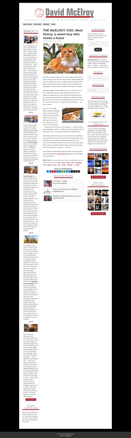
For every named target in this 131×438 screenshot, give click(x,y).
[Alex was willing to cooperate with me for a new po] (105, 163)
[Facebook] (49, 171)
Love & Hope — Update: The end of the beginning (60, 182)
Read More (31, 399)
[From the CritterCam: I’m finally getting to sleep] (98, 207)
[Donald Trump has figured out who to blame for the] (98, 170)
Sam (44, 165)
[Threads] (73, 171)
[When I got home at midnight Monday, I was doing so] (98, 156)
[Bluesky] (68, 171)
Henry (54, 165)
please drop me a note (64, 154)
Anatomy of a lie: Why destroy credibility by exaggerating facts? (65, 190)
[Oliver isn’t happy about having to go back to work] (91, 193)
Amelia (63, 165)
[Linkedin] (58, 171)
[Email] (63, 171)
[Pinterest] (54, 171)
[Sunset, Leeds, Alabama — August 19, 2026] (91, 156)
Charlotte (69, 165)
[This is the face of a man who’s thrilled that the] (91, 170)
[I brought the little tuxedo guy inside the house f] (91, 200)
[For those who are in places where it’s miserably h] (98, 163)
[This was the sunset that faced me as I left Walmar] (105, 170)
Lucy (58, 165)
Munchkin (79, 162)
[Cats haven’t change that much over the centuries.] (105, 200)
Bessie (63, 162)
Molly (68, 162)
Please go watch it (32, 142)
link (23, 416)
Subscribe (98, 49)
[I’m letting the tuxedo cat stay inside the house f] (98, 193)
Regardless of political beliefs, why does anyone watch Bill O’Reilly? (67, 197)
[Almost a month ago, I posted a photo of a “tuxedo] (98, 200)
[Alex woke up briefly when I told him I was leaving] (105, 207)
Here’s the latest (27, 176)
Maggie (49, 165)
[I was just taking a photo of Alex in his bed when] (91, 207)
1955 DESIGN (67, 435)
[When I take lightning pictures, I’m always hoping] (91, 163)
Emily (77, 165)
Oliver (72, 162)
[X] (78, 171)
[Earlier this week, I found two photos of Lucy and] (105, 156)
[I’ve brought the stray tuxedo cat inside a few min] (105, 193)
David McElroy (65, 14)
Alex (59, 162)
